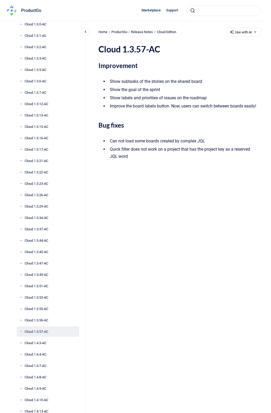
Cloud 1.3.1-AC (35, 36)
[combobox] (223, 11)
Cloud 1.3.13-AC (36, 115)
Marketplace (151, 10)
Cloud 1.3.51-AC (36, 286)
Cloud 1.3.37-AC (36, 229)
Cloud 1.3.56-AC (36, 320)
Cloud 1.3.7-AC (35, 93)
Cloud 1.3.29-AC (36, 206)
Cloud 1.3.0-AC (35, 24)
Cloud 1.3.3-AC (35, 58)
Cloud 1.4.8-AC (35, 377)
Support (172, 10)
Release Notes (142, 32)
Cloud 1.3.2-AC (35, 47)
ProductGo (31, 10)
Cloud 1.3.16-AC (36, 138)
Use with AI (243, 32)
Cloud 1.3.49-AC (36, 275)
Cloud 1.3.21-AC (36, 161)
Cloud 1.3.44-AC (36, 241)
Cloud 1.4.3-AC (35, 343)
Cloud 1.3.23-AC (36, 184)
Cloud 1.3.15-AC (36, 127)
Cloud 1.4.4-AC (35, 354)
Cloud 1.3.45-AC (36, 252)
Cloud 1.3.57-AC (36, 332)
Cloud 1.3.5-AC (35, 70)
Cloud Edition (166, 32)
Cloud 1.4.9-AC (35, 388)
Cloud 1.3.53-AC (36, 297)
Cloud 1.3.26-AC (36, 195)
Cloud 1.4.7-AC (35, 366)
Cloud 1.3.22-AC (36, 172)
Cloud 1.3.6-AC (35, 81)
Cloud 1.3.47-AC (36, 263)
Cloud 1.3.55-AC (36, 309)
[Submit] (192, 10)
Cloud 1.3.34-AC (36, 218)
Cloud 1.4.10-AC (36, 400)
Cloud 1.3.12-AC (36, 104)
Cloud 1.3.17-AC (36, 149)
